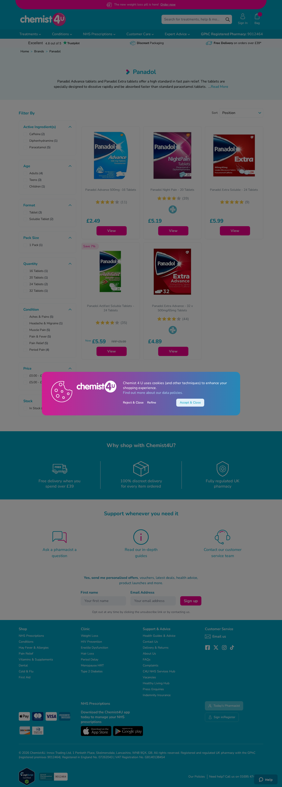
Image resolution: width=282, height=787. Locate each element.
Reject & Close (133, 402)
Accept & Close (190, 402)
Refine (151, 402)
